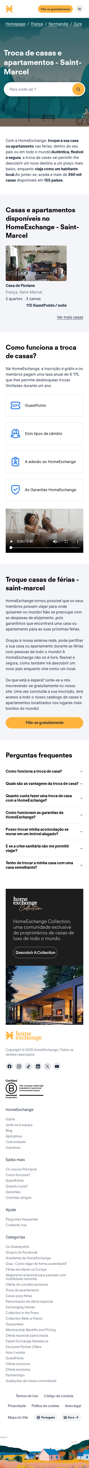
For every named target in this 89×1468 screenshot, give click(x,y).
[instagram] (19, 1066)
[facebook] (9, 1066)
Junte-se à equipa (19, 1125)
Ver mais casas (70, 317)
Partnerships (15, 1375)
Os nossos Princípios (21, 1169)
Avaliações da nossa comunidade (31, 1381)
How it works (15, 1352)
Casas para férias (19, 1296)
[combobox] (44, 89)
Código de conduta (58, 1396)
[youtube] (57, 1066)
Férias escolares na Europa (26, 1269)
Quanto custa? (17, 1186)
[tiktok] (28, 1066)
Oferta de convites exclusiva (27, 1284)
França (37, 24)
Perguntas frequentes (22, 1219)
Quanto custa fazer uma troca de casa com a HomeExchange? (39, 798)
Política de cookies (45, 1406)
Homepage (15, 24)
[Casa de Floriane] (36, 277)
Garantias (13, 1192)
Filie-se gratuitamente (55, 9)
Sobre (10, 1119)
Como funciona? (18, 1175)
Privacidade (17, 1406)
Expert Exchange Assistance (27, 1341)
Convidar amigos (19, 1198)
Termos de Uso (27, 1396)
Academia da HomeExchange (28, 1258)
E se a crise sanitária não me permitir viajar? (37, 848)
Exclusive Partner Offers (24, 1347)
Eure (78, 24)
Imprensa (13, 1147)
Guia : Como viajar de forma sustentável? (36, 1264)
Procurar (78, 89)
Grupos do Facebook (21, 1252)
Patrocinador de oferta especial (29, 1301)
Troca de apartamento (22, 1290)
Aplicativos (14, 1136)
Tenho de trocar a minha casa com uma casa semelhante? (39, 865)
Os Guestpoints (17, 1247)
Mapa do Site (18, 1417)
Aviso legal (73, 1406)
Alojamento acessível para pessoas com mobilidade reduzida (36, 1277)
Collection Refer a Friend (24, 1318)
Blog (9, 1130)
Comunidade (16, 1142)
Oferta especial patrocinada (27, 1335)
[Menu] (79, 9)
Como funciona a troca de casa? (34, 771)
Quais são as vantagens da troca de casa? (42, 783)
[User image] (59, 273)
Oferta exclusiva (18, 1364)
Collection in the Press (22, 1313)
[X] (47, 1066)
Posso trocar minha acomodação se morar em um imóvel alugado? (37, 831)
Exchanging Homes (20, 1307)
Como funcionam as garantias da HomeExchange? (34, 814)
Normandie (58, 24)
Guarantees (14, 1324)
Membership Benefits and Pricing (31, 1330)
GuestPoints (15, 1181)
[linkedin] (38, 1066)
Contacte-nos (16, 1225)
